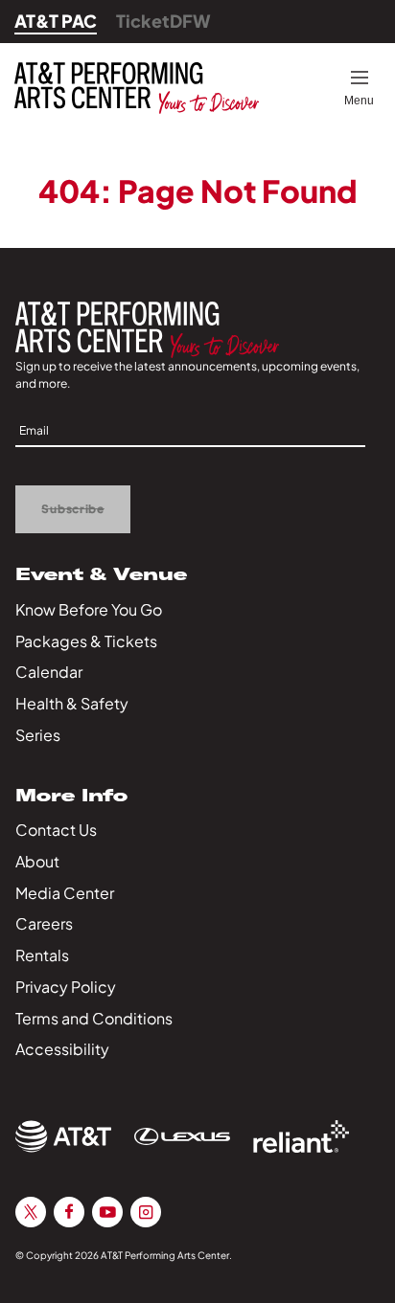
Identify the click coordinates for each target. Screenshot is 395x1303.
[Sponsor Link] (63, 1136)
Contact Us (56, 830)
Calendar (48, 672)
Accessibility (62, 1049)
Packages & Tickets (86, 641)
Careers (44, 923)
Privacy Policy (65, 987)
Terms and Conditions (94, 1018)
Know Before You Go (88, 609)
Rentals (42, 955)
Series (37, 735)
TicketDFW (163, 21)
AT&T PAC (55, 21)
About (37, 861)
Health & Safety (71, 703)
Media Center (64, 893)
